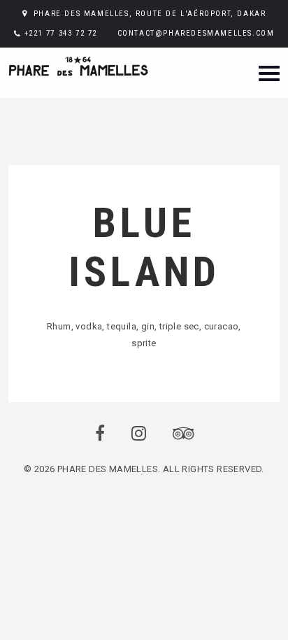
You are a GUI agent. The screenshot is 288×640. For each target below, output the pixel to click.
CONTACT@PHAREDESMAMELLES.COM (196, 33)
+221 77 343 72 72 (60, 33)
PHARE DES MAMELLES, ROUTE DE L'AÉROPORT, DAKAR (150, 13)
